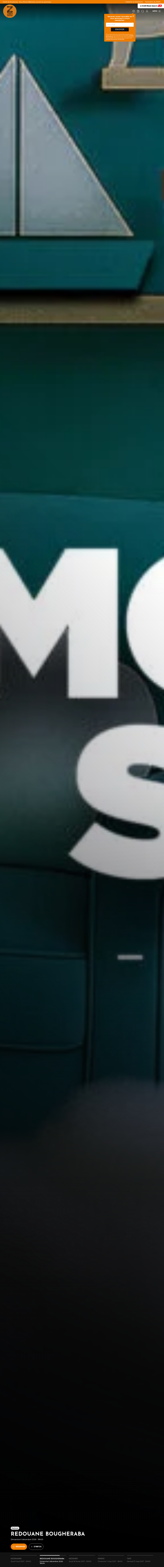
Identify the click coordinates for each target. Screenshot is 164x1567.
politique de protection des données (115, 39)
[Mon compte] (147, 11)
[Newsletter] (133, 11)
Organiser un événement (134, 2)
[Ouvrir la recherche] (142, 11)
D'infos (38, 1547)
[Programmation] (138, 11)
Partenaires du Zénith (152, 2)
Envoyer (119, 29)
